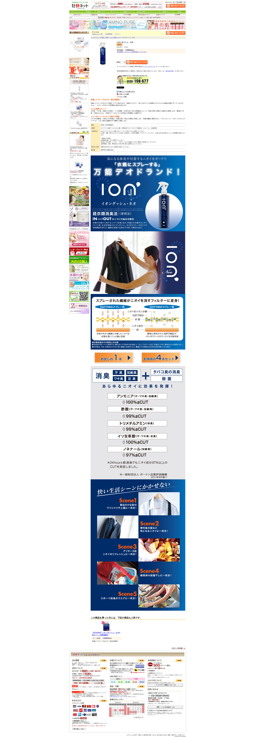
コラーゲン (136, 17)
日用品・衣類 (104, 37)
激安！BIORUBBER (155, 17)
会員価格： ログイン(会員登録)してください (132, 52)
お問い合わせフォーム (116, 696)
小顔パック (143, 17)
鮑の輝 (119, 17)
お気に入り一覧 (97, 34)
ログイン (118, 34)
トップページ (95, 37)
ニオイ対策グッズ (115, 37)
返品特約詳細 (169, 71)
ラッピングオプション (149, 66)
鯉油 (148, 17)
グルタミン (129, 17)
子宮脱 (123, 17)
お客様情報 (108, 34)
